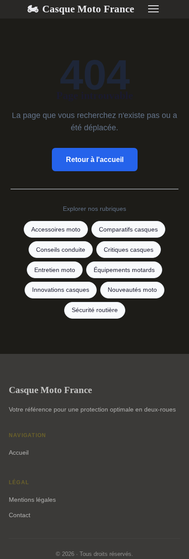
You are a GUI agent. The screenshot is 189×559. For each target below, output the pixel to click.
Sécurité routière (95, 310)
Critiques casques (128, 249)
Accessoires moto (55, 229)
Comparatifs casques (128, 229)
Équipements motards (124, 270)
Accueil (19, 452)
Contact (19, 515)
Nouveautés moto (132, 290)
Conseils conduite (60, 249)
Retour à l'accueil (95, 159)
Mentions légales (32, 499)
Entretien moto (54, 270)
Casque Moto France (80, 9)
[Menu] (153, 9)
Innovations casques (60, 290)
